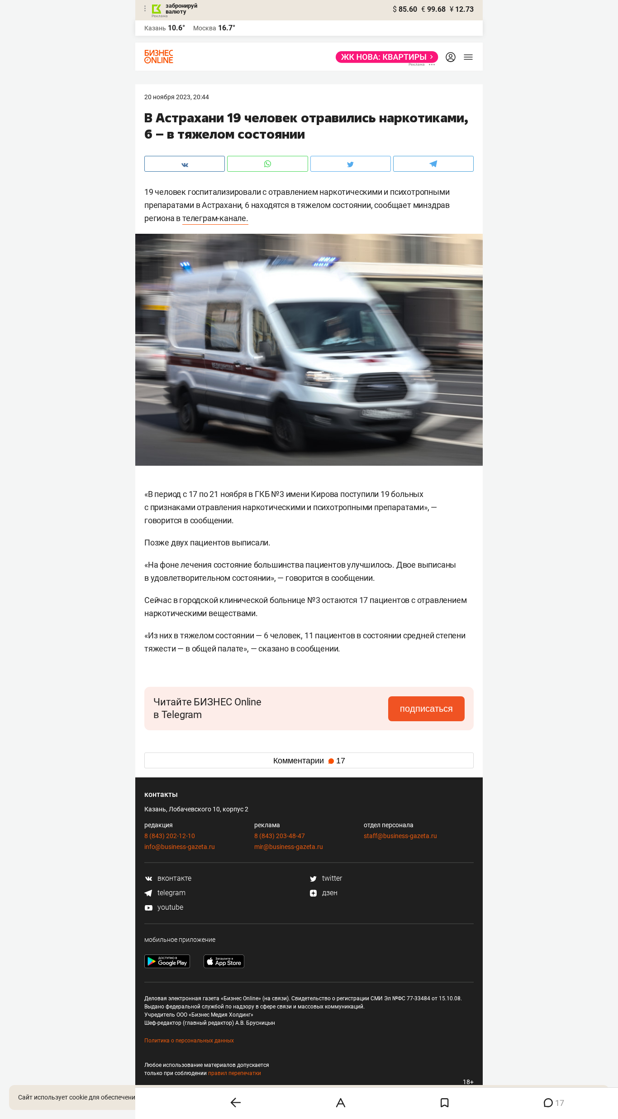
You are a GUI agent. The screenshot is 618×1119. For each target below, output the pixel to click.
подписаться (426, 709)
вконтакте (173, 878)
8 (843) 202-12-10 (169, 835)
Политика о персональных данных (189, 1040)
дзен (329, 892)
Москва (204, 28)
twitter (331, 878)
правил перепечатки (234, 1073)
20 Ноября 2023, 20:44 (176, 97)
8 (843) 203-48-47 (279, 835)
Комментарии (309, 760)
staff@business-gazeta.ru (400, 835)
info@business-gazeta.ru (179, 846)
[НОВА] (384, 57)
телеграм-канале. (215, 218)
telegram (170, 892)
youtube (169, 907)
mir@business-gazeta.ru (288, 846)
